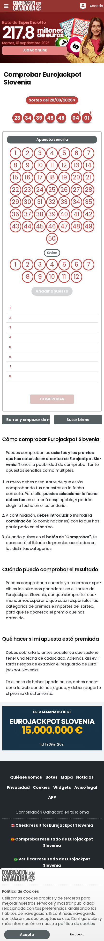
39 (52, 214)
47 (64, 226)
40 (64, 214)
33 (64, 202)
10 (40, 165)
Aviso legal (85, 787)
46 (52, 226)
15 (15, 177)
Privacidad (18, 787)
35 (88, 202)
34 (76, 202)
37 (27, 214)
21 (88, 177)
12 (64, 165)
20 (76, 177)
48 (76, 226)
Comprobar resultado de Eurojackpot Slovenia (54, 842)
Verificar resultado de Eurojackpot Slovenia (54, 862)
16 (27, 177)
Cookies (41, 787)
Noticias (85, 777)
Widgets (62, 787)
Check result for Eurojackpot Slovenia (54, 825)
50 (52, 238)
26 (64, 189)
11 (52, 165)
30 (27, 202)
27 (76, 189)
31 (40, 202)
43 (15, 226)
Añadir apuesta (52, 291)
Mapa (67, 777)
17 (40, 177)
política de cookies (76, 923)
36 (15, 214)
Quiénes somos (26, 777)
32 (52, 202)
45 (40, 226)
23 (27, 189)
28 (88, 189)
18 (52, 177)
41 (76, 214)
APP (52, 797)
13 (76, 165)
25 (51, 189)
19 (64, 177)
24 (40, 189)
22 (15, 189)
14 (88, 165)
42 (88, 214)
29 (15, 202)
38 (39, 214)
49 (88, 226)
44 (27, 226)
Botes (51, 777)
